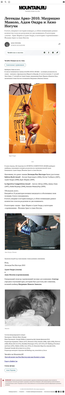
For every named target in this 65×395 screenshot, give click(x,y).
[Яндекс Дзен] (63, 391)
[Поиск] (5, 2)
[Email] (63, 2)
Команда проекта (13, 391)
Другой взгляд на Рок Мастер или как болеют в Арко (25, 357)
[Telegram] (53, 52)
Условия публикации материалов (34, 391)
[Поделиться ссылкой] (59, 44)
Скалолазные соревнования (15, 65)
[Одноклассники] (48, 52)
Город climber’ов (11, 361)
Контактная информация (50, 391)
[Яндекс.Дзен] (57, 52)
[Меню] (1, 2)
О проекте (21, 391)
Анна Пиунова (16, 43)
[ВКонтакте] (44, 52)
